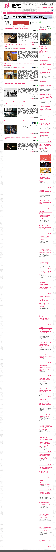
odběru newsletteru (47, 31)
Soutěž (49, 12)
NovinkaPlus (42, 399)
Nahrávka (36, 12)
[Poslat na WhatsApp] (37, 30)
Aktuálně (4, 12)
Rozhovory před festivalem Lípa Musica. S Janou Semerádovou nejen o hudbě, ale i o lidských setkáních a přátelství (45, 470)
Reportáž (27, 12)
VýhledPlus (16, 48)
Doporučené (42, 81)
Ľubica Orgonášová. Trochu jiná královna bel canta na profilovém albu (45, 390)
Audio (20, 12)
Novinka (33, 12)
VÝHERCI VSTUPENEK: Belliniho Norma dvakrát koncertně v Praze (44, 494)
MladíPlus (16, 30)
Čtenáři (51, 12)
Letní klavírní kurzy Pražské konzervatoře (14, 83)
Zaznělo (30, 12)
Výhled (40, 12)
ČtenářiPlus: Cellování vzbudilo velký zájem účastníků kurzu (44, 516)
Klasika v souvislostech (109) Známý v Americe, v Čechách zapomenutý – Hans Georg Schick (45, 316)
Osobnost (42, 12)
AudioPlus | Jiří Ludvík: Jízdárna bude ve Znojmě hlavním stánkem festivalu (45, 251)
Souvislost (14, 12)
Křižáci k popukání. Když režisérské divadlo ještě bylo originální (44, 380)
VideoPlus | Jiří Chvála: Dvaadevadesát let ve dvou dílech (44, 238)
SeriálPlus (42, 282)
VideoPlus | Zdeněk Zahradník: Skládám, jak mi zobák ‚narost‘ (45, 227)
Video (22, 12)
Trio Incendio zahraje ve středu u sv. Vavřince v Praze (18, 121)
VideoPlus (42, 211)
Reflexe (8, 12)
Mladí (24, 12)
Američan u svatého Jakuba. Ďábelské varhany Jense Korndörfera (45, 134)
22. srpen (43, 22)
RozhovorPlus (43, 175)
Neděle (46, 12)
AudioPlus (42, 247)
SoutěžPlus (42, 480)
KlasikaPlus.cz (21, 30)
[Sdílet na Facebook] (32, 30)
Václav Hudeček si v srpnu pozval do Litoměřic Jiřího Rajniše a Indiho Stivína (45, 123)
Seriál (17, 12)
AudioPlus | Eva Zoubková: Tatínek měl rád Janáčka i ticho (45, 273)
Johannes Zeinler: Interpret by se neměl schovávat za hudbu (45, 202)
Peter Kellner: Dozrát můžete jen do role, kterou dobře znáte (45, 85)
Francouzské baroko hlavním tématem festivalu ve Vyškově (45, 356)
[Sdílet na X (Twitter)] (34, 30)
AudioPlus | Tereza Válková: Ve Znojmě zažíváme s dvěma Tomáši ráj (45, 262)
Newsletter (44, 29)
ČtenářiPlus (42, 512)
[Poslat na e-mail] (35, 30)
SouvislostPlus (43, 437)
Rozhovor (11, 12)
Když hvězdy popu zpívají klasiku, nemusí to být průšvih (45, 369)
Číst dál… (36, 42)
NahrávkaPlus (43, 365)
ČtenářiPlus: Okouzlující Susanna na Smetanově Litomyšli (44, 540)
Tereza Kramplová (22, 140)
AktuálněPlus (42, 46)
